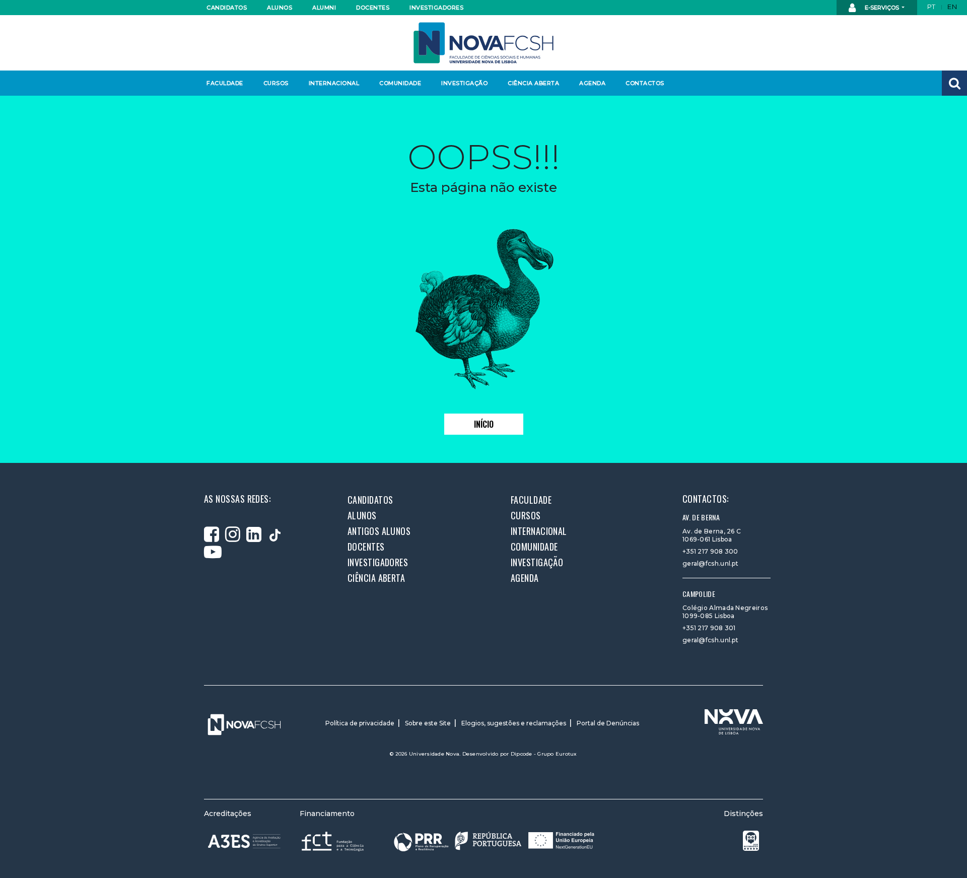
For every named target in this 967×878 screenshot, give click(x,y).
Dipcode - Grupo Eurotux (544, 754)
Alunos (279, 7)
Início (484, 424)
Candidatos (226, 7)
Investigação (464, 83)
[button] (954, 83)
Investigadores (435, 7)
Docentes (372, 7)
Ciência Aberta (533, 83)
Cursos (276, 83)
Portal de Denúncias (608, 723)
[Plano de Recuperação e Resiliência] (494, 841)
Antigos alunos (379, 530)
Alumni (324, 7)
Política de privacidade (359, 723)
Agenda (592, 83)
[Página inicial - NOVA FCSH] (483, 42)
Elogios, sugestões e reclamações (513, 723)
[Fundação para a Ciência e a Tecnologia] (334, 841)
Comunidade (400, 83)
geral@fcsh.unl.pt (710, 563)
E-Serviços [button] (882, 7)
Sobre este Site (428, 723)
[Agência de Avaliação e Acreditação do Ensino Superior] (244, 841)
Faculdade (224, 83)
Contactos (645, 83)
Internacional (334, 83)
